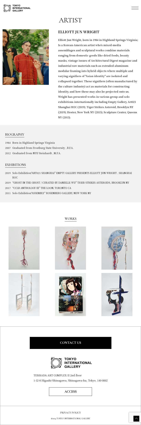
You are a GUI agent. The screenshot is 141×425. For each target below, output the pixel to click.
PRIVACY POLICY (70, 412)
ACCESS (70, 392)
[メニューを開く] (135, 8)
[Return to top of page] (136, 419)
